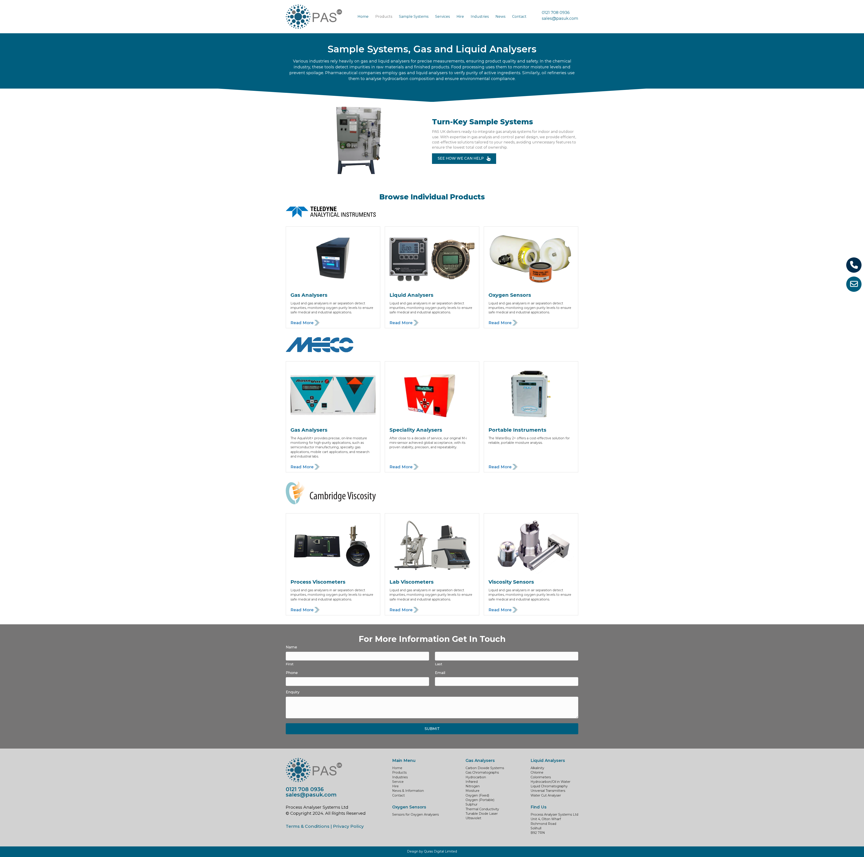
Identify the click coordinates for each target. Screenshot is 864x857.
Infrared (472, 782)
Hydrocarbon (476, 777)
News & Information (408, 791)
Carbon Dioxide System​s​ (485, 768)
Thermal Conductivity (482, 809)
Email (440, 673)
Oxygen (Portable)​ (480, 800)
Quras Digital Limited (440, 851)
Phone (292, 673)
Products (399, 772)
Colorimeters (541, 777)
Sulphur (471, 804)
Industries (400, 777)
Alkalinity (537, 768)
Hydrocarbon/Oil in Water (550, 782)
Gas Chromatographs (482, 772)
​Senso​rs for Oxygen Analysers (415, 814)
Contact (398, 795)
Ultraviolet (473, 818)
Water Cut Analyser (546, 795)
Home (397, 768)
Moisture (472, 791)
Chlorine (537, 772)
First (289, 664)
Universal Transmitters (548, 791)
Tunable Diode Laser (482, 814)
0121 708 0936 (556, 12)
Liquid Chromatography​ (549, 786)
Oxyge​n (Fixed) (477, 795)
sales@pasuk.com (560, 18)
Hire (395, 786)
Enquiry (292, 692)
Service (398, 782)
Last (438, 664)
